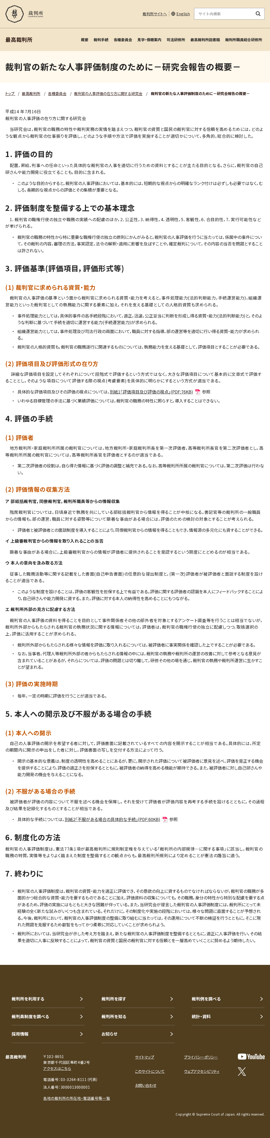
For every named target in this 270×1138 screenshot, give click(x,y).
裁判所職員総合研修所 (243, 39)
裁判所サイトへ (155, 13)
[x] (242, 1071)
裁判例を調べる (206, 998)
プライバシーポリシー (201, 1057)
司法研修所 (176, 39)
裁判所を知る (114, 1016)
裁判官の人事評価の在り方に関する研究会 (108, 93)
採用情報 (20, 1034)
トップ (10, 93)
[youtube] (251, 1057)
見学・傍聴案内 (149, 39)
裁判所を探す (114, 998)
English (183, 13)
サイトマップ (144, 1057)
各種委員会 (123, 39)
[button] (251, 945)
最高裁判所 (31, 93)
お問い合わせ (145, 1085)
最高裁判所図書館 (205, 39)
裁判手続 (101, 39)
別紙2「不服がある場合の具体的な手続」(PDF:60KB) (112, 819)
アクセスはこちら (57, 1068)
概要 (84, 39)
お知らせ (109, 1034)
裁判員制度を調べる (30, 1016)
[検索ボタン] (258, 13)
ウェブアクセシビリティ (201, 1071)
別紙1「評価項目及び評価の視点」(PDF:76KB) (151, 391)
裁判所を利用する (28, 998)
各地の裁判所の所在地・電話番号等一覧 (76, 1098)
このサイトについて (150, 1071)
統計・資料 (201, 1016)
